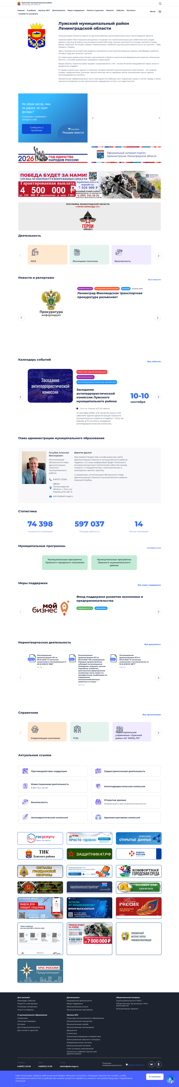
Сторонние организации (106, 289)
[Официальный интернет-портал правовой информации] (138, 938)
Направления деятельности (79, 1001)
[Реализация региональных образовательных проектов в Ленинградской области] (89, 887)
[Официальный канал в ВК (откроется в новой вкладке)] (151, 1064)
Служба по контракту (28, 14)
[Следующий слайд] (159, 118)
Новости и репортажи (27, 1003)
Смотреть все (154, 548)
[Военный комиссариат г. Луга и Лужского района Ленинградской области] (40, 887)
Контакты (131, 10)
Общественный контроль (128, 998)
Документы (72, 1030)
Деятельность (58, 10)
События (120, 10)
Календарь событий (26, 1001)
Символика (22, 1018)
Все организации (152, 714)
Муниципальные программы (80, 1010)
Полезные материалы (27, 1007)
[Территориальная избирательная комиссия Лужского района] (40, 854)
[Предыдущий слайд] (92, 118)
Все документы (152, 644)
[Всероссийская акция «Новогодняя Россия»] (138, 906)
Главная (21, 10)
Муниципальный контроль (79, 1046)
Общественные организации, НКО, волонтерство (132, 1004)
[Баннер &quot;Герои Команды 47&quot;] (89, 216)
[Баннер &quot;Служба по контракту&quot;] (89, 184)
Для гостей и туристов (27, 1030)
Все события (154, 361)
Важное (125, 289)
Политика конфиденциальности (112, 1064)
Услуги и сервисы (25, 1010)
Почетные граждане (26, 1021)
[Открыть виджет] (170, 1078)
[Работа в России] (138, 854)
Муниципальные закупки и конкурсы (83, 1039)
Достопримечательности (28, 1027)
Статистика (72, 1033)
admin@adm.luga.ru (69, 1066)
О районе (31, 10)
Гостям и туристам (95, 10)
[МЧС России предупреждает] (40, 970)
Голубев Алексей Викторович (59, 454)
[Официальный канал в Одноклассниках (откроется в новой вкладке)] (158, 1064)
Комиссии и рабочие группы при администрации (82, 1052)
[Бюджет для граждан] (138, 887)
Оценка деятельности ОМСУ (129, 1001)
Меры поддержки (76, 10)
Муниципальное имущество (79, 1021)
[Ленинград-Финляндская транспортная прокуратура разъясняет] (51, 304)
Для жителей (23, 998)
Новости (110, 10)
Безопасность (85, 289)
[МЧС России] (89, 871)
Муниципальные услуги (77, 1007)
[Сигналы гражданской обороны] (40, 871)
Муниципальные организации (80, 1027)
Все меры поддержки (149, 585)
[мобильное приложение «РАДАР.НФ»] (40, 908)
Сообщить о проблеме (36, 129)
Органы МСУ (44, 10)
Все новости (154, 279)
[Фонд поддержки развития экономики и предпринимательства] (50, 609)
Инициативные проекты (127, 1009)
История (21, 1024)
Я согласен (155, 1077)
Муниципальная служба (77, 1024)
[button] (158, 256)
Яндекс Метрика (66, 1075)
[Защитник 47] (89, 854)
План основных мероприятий (80, 1049)
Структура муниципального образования (85, 1018)
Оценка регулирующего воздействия (84, 1036)
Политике (20, 1081)
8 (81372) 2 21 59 (45, 1066)
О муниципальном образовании (32, 1015)
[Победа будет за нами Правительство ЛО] (89, 934)
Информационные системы (79, 1042)
